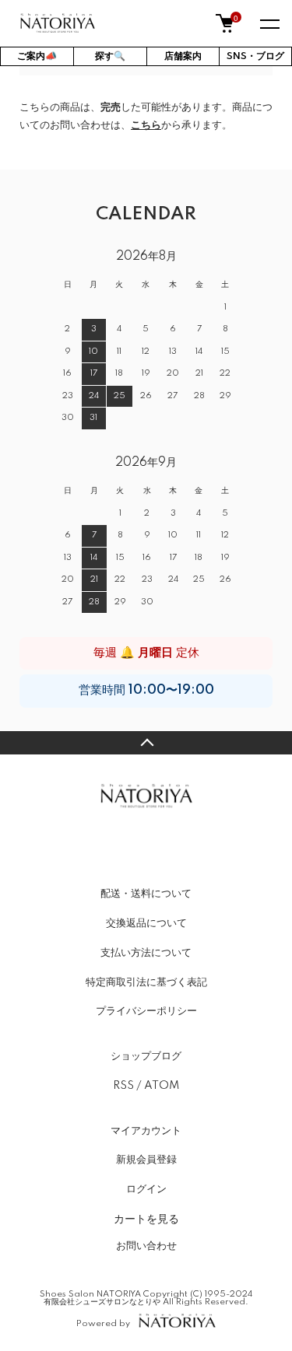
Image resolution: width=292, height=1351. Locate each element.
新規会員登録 (146, 1159)
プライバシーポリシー (146, 1011)
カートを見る (146, 1218)
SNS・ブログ (255, 56)
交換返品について (146, 923)
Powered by (103, 1323)
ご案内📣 (37, 56)
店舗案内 (183, 56)
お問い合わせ (146, 1246)
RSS (123, 1085)
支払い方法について (146, 952)
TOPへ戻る (146, 742)
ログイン (146, 1189)
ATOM (161, 1085)
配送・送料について (146, 893)
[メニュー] (268, 23)
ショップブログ (146, 1056)
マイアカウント (146, 1130)
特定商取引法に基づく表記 (146, 982)
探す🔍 (110, 56)
